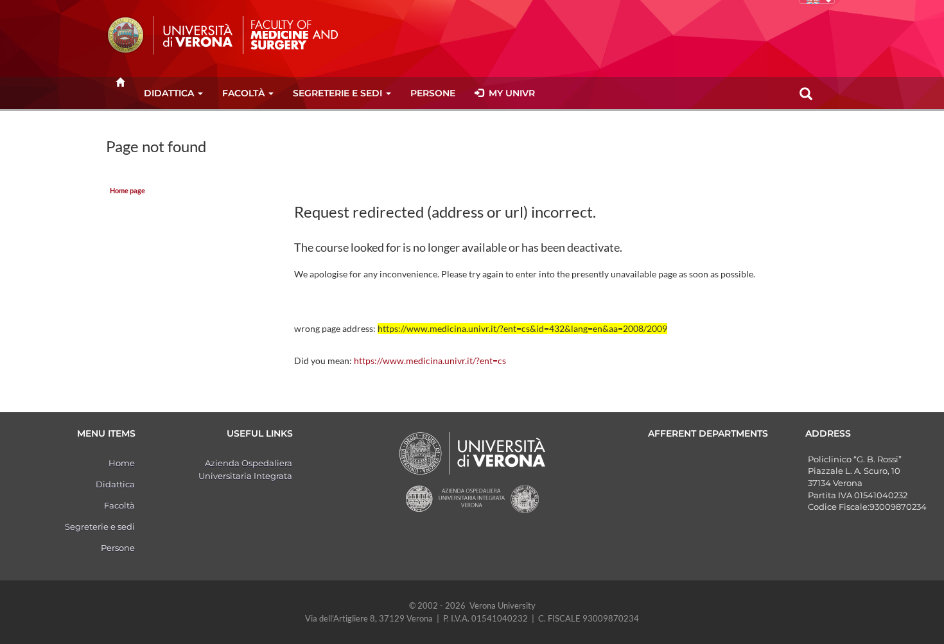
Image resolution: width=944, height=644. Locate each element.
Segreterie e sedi (337, 93)
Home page (127, 191)
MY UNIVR (509, 93)
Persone (432, 93)
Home (122, 463)
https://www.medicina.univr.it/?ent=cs (430, 360)
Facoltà (243, 93)
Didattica (169, 93)
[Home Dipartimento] (297, 34)
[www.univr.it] (170, 35)
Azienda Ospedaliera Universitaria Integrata (245, 469)
